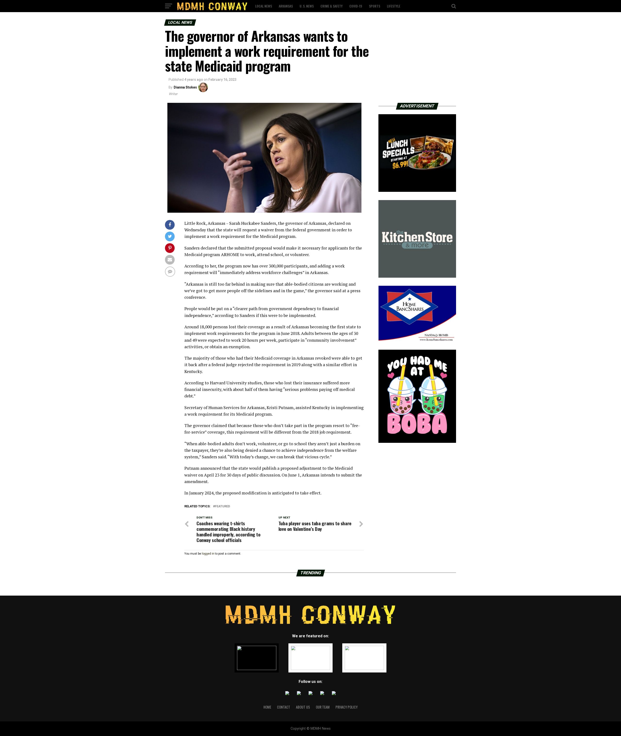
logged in (208, 553)
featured (222, 506)
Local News (263, 5)
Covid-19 (355, 5)
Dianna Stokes (185, 87)
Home (267, 707)
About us (303, 707)
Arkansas (286, 5)
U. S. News (307, 5)
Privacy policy (346, 707)
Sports (374, 5)
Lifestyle (393, 5)
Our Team (323, 707)
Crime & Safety (331, 5)
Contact (283, 707)
